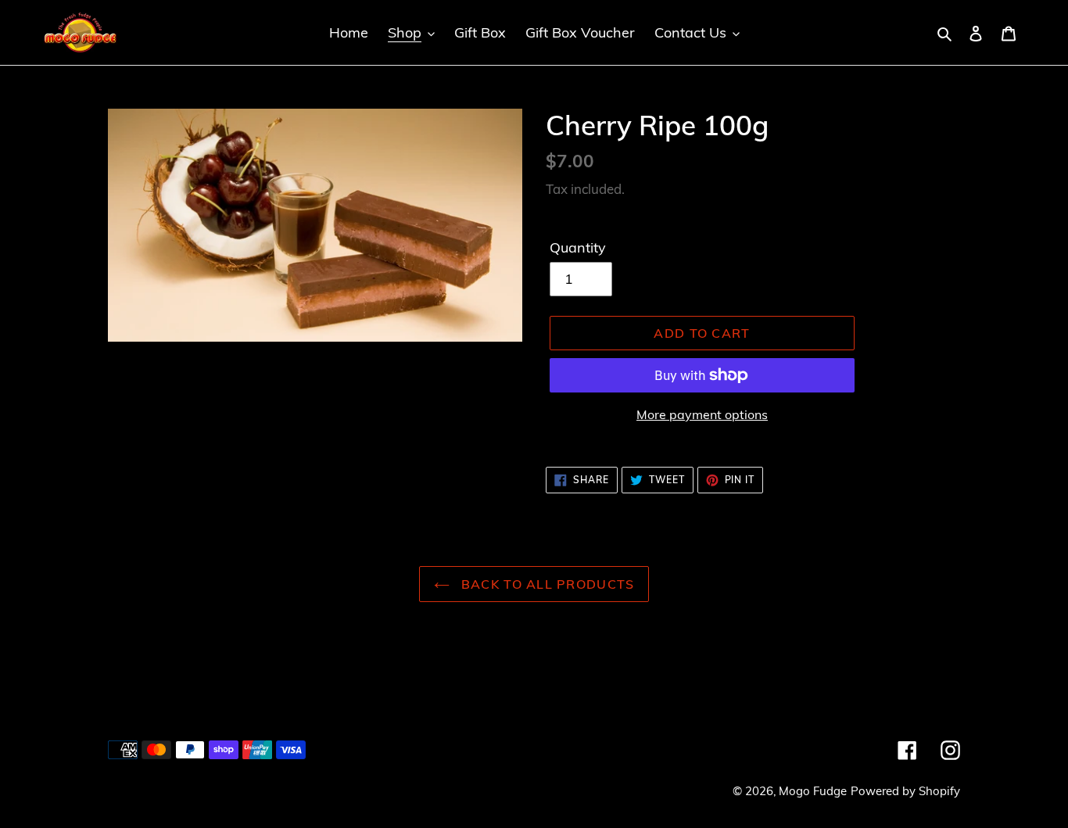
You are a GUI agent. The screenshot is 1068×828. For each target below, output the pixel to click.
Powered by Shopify (905, 790)
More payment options (702, 414)
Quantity (578, 247)
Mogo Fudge (813, 790)
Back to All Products (546, 584)
